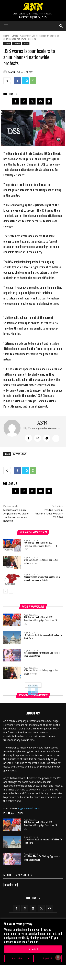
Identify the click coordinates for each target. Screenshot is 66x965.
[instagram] (37, 438)
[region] (33, 942)
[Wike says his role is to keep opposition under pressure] (12, 562)
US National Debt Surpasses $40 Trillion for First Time (43, 636)
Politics (25, 43)
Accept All (33, 949)
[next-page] (11, 591)
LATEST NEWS (19, 454)
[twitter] (55, 438)
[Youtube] (40, 101)
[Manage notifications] (58, 957)
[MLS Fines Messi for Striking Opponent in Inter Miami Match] (12, 655)
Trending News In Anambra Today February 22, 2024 (49, 514)
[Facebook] (17, 80)
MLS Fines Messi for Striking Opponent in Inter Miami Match (42, 654)
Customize (17, 958)
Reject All (47, 958)
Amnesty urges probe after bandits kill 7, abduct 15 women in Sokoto (42, 578)
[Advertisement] (33, 313)
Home (6, 35)
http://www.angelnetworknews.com (42, 428)
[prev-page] (5, 591)
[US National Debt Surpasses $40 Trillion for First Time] (12, 637)
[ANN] (5, 72)
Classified (25, 35)
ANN (12, 72)
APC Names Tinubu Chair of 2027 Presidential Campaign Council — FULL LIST (41, 546)
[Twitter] (25, 80)
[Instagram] (23, 101)
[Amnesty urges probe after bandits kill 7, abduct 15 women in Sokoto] (12, 579)
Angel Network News (29, 808)
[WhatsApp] (33, 80)
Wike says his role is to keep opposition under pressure (41, 561)
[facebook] (28, 438)
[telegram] (46, 438)
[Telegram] (49, 101)
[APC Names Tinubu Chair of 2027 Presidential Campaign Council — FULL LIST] (12, 545)
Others (15, 35)
